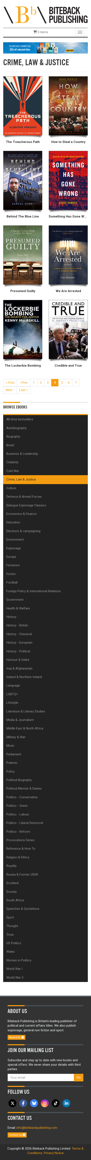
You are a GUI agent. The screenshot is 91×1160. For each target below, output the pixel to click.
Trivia (10, 935)
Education (13, 522)
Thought (12, 926)
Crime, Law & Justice (21, 479)
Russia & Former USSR (22, 874)
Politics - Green (17, 806)
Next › (10, 390)
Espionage (13, 548)
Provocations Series (20, 840)
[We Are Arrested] (68, 255)
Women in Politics (18, 960)
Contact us (16, 1134)
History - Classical (19, 634)
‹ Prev (24, 382)
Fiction (11, 574)
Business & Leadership (22, 454)
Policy (10, 771)
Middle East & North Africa (24, 728)
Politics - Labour (17, 814)
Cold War (12, 471)
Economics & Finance (21, 514)
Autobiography (16, 428)
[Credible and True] (68, 329)
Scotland (12, 883)
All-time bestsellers (19, 419)
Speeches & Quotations (22, 909)
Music (10, 745)
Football (12, 582)
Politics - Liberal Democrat (24, 823)
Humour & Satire (17, 660)
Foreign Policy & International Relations (33, 591)
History (11, 617)
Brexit (10, 445)
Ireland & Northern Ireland (24, 677)
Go (79, 1077)
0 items (42, 32)
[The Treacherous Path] (22, 106)
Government (14, 600)
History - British (17, 625)
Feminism (13, 565)
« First (10, 382)
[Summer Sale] (45, 48)
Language (13, 685)
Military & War (15, 737)
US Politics (13, 943)
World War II (14, 977)
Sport (10, 917)
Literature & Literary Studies (25, 711)
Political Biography (19, 780)
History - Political (18, 651)
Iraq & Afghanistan (19, 668)
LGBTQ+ (12, 694)
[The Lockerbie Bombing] (22, 329)
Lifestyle (12, 703)
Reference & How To (20, 849)
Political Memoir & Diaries (24, 788)
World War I (14, 969)
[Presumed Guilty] (22, 255)
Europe (11, 557)
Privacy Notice (54, 1153)
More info (15, 1037)
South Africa (15, 900)
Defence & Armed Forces (24, 497)
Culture (11, 488)
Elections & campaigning (23, 531)
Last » (23, 390)
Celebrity (12, 462)
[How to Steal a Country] (68, 106)
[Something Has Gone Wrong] (68, 180)
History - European (19, 642)
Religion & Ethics (17, 857)
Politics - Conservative (22, 797)
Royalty (11, 866)
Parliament (13, 754)
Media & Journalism (20, 720)
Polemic (12, 763)
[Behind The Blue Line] (22, 180)
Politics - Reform (18, 832)
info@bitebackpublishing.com (37, 1128)
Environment (15, 539)
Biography (13, 436)
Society (11, 892)
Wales (10, 952)
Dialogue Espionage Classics (26, 505)
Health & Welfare (18, 608)
